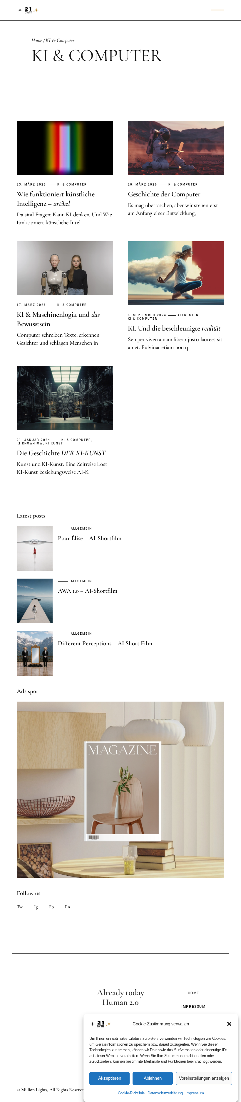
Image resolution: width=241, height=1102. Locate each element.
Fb (51, 907)
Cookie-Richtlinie (131, 1093)
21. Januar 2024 (33, 440)
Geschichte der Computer (164, 194)
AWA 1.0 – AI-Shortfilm (87, 590)
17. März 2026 (31, 305)
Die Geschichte (61, 453)
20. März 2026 (142, 184)
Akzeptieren (109, 1078)
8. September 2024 (147, 315)
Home (193, 993)
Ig (36, 907)
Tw (20, 907)
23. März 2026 (31, 184)
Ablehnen (153, 1078)
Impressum (194, 1093)
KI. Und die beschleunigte (174, 328)
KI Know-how (30, 443)
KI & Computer (72, 184)
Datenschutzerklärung (165, 1093)
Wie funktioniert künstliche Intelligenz (55, 199)
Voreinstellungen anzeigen (204, 1078)
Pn (67, 907)
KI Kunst (54, 443)
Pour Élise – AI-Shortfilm (89, 538)
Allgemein (188, 315)
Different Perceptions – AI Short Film (105, 643)
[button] (229, 1024)
